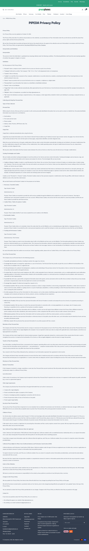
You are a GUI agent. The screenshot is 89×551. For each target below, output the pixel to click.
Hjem (4, 18)
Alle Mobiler (19, 14)
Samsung (31, 14)
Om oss (60, 1)
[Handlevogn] (85, 9)
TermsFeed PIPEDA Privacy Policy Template (35, 45)
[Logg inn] (82, 9)
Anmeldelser (66, 1)
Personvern (27, 521)
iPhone (25, 14)
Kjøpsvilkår (27, 516)
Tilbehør (49, 14)
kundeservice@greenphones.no (10, 528)
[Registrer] (84, 522)
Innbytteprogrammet (29, 519)
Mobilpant (55, 14)
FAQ (72, 1)
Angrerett (26, 523)
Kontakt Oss (27, 528)
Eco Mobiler (38, 14)
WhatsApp (82, 1)
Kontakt (76, 1)
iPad (44, 14)
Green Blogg (69, 14)
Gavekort (62, 14)
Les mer (51, 5)
